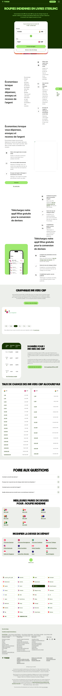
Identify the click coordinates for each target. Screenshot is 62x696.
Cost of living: (5, 634)
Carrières (3, 643)
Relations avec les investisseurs (8, 645)
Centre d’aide (4, 648)
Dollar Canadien (36, 548)
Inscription (52, 1)
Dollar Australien (22, 548)
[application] (13, 319)
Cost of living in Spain (26, 635)
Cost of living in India (48, 634)
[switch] (31, 36)
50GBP (35, 417)
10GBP (35, 406)
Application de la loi (20, 663)
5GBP (35, 401)
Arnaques (48, 660)
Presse (3, 641)
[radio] (6, 326)
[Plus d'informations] (9, 352)
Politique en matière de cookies (23, 659)
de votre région (45, 687)
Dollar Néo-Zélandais (23, 554)
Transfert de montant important (23, 643)
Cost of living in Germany (7, 635)
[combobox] (42, 32)
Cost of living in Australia (38, 634)
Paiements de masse (21, 649)
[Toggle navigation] (59, 1)
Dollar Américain (8, 548)
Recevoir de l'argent (21, 644)
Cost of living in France (16, 635)
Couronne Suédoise (37, 542)
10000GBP (36, 453)
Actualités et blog (35, 639)
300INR (5, 418)
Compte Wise (19, 640)
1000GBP (36, 438)
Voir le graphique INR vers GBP (51, 367)
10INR (5, 401)
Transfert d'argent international (23, 639)
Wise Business (19, 647)
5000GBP (36, 448)
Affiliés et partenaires (6, 647)
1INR (5, 395)
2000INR (6, 431)
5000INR (6, 434)
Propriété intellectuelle (36, 660)
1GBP (35, 396)
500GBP (35, 432)
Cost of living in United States (27, 634)
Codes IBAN (34, 647)
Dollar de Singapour (9, 554)
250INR (5, 415)
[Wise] (6, 1)
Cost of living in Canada (35, 635)
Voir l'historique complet (11, 376)
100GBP (35, 422)
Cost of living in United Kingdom (14, 634)
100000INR (6, 448)
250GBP (35, 427)
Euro (33, 554)
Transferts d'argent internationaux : (9, 631)
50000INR (6, 444)
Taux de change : (5, 628)
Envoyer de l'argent (31, 46)
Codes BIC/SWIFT (35, 645)
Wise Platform (19, 645)
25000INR (6, 441)
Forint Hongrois (50, 554)
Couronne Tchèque (51, 542)
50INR (5, 408)
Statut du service (5, 644)
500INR (5, 421)
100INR (5, 411)
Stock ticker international (36, 644)
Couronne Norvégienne (24, 542)
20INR (5, 405)
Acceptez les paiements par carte (23, 651)
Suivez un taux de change (31, 49)
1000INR (5, 428)
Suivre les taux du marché (35, 367)
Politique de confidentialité (37, 657)
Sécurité (3, 640)
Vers (17, 38)
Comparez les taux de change (38, 649)
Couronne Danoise (8, 542)
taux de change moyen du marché (50, 204)
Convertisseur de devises (37, 643)
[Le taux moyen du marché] (38, 23)
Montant (18, 28)
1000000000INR (7, 454)
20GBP (35, 411)
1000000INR (6, 451)
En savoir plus (57, 94)
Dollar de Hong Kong (51, 548)
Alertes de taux (35, 648)
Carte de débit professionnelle (23, 648)
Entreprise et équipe (6, 639)
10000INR (6, 438)
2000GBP (36, 443)
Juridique (18, 657)
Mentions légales (49, 657)
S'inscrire (16, 182)
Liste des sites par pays (51, 659)
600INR (5, 424)
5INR (5, 398)
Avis (3, 649)
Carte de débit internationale (22, 641)
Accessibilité (4, 651)
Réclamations (34, 659)
